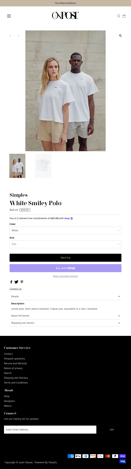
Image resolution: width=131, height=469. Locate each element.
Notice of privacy (13, 368)
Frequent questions (14, 358)
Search (8, 373)
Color (12, 224)
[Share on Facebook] (11, 282)
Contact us (16, 289)
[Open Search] (118, 16)
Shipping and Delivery (16, 378)
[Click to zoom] (120, 35)
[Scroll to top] (124, 462)
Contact (8, 354)
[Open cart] (124, 16)
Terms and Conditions (16, 382)
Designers (9, 401)
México (8, 406)
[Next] (18, 35)
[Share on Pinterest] (22, 282)
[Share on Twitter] (16, 282)
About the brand (20, 315)
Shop (7, 396)
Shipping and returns (22, 323)
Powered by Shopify (46, 462)
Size (12, 237)
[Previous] (10, 35)
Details (15, 296)
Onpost (29, 462)
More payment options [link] (65, 276)
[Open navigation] (19, 16)
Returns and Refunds (15, 363)
